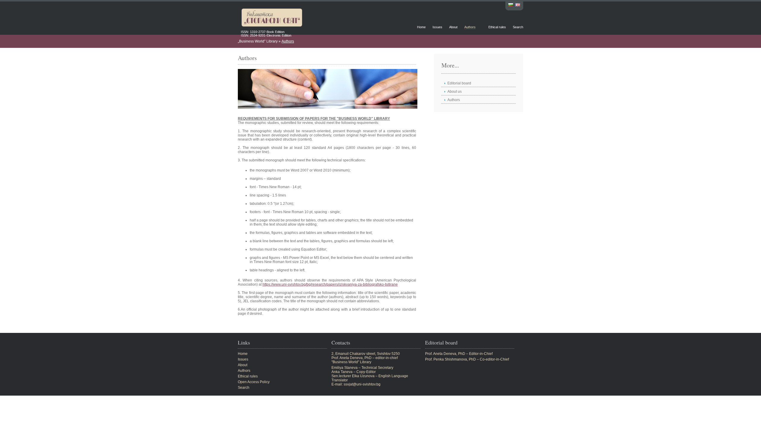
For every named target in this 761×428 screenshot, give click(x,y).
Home (421, 27)
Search (518, 27)
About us (454, 91)
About (453, 27)
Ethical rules (497, 27)
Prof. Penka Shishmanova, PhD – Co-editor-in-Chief (467, 359)
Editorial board (459, 83)
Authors (470, 27)
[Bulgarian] (510, 5)
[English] (517, 5)
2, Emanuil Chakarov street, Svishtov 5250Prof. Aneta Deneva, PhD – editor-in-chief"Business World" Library (365, 358)
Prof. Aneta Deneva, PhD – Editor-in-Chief (459, 354)
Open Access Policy (254, 382)
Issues (437, 27)
